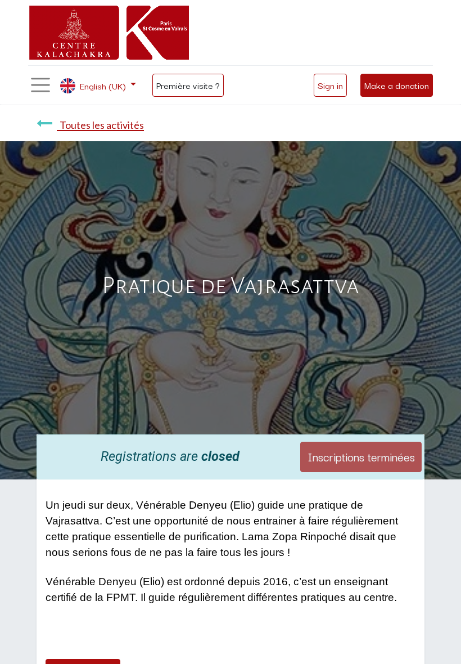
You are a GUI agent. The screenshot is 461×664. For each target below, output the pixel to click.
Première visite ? (188, 85)
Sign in (330, 85)
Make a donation (396, 85)
